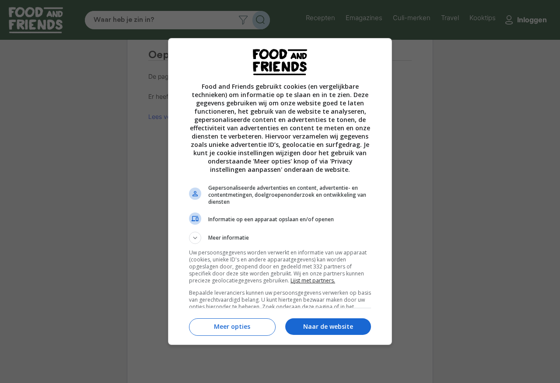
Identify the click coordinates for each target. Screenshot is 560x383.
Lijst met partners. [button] (312, 280)
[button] (280, 238)
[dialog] (280, 191)
